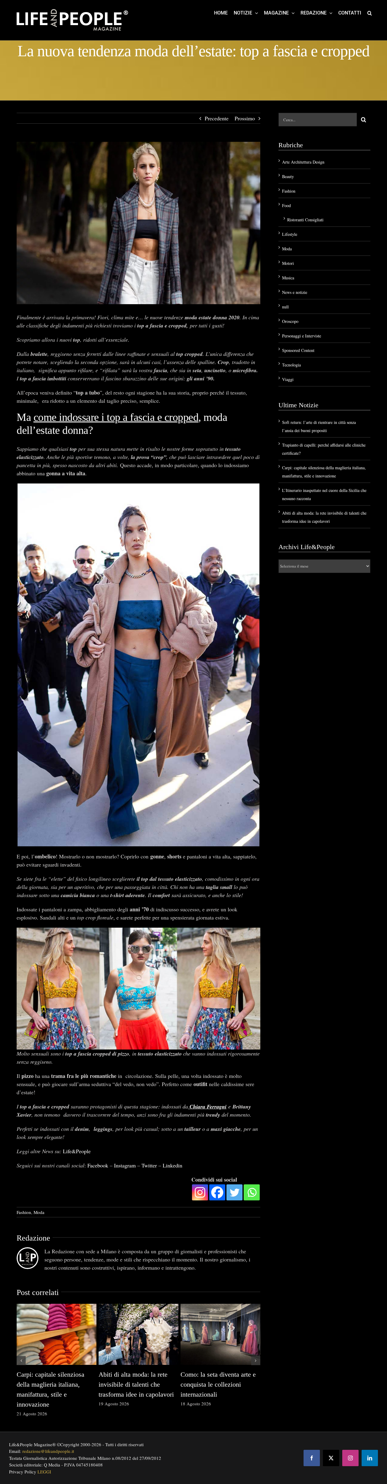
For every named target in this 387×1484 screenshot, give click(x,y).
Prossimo (245, 118)
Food (286, 205)
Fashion (24, 1212)
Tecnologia (291, 365)
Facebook (97, 1165)
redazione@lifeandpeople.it (48, 1451)
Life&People (77, 1151)
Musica (288, 278)
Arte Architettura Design (303, 162)
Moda (39, 1212)
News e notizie (294, 292)
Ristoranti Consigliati (305, 220)
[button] (369, 12)
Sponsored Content (298, 350)
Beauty (288, 176)
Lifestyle (289, 234)
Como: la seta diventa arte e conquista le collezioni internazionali (218, 1384)
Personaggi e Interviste (301, 336)
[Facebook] (217, 1192)
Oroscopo (290, 321)
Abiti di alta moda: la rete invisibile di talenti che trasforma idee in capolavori (136, 1384)
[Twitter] (234, 1192)
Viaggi (288, 379)
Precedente (217, 118)
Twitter (149, 1165)
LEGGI (44, 1472)
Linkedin (172, 1165)
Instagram (125, 1165)
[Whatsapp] (252, 1192)
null (285, 307)
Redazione (33, 1238)
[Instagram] (200, 1192)
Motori (288, 263)
